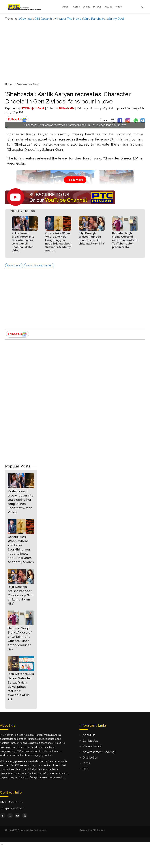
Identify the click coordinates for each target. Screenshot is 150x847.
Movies (108, 6)
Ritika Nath (66, 108)
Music (118, 6)
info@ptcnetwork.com (12, 808)
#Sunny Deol (115, 18)
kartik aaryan (14, 265)
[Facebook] (2, 815)
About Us (89, 735)
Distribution (90, 757)
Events (86, 6)
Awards (76, 6)
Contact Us (90, 740)
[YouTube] (17, 815)
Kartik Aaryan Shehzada (39, 265)
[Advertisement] (75, 51)
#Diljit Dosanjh (42, 18)
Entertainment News (28, 84)
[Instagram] (24, 815)
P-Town (97, 6)
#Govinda (25, 18)
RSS (85, 769)
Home (8, 84)
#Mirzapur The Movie (66, 18)
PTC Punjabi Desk (32, 108)
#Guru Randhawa (94, 18)
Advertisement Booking (99, 752)
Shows (64, 6)
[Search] (142, 6)
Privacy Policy (92, 746)
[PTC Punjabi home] (24, 6)
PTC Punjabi (99, 830)
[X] (10, 815)
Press (86, 763)
